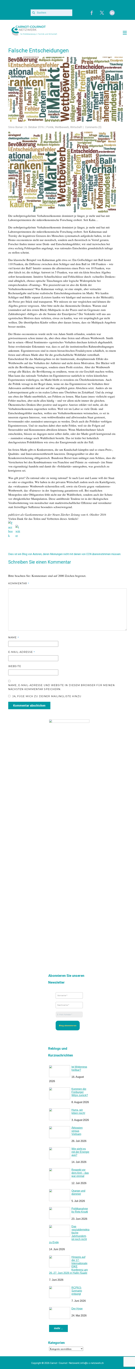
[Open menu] (125, 32)
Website (14, 665)
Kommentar (18, 582)
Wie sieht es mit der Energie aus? (80, 1150)
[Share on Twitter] (18, 527)
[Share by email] (32, 531)
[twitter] (102, 12)
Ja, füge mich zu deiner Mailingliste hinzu (46, 695)
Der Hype (77, 1307)
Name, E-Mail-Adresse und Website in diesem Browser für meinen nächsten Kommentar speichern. (61, 686)
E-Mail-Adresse (21, 651)
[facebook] (91, 12)
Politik (50, 127)
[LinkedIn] (112, 12)
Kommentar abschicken (29, 704)
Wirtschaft (76, 127)
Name (13, 636)
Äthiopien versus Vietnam (77, 1129)
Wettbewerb (62, 127)
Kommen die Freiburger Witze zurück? (79, 1091)
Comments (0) (92, 127)
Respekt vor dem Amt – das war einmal (80, 1171)
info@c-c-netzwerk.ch (92, 1362)
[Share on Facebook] (11, 523)
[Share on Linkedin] (25, 527)
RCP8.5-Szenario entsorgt (76, 1289)
